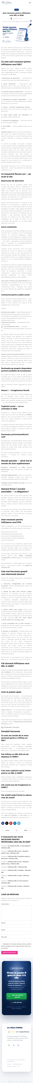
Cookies (9, 1066)
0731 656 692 (17, 1002)
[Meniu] (30, 3)
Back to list (16, 830)
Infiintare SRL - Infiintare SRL (17, 867)
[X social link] (6, 823)
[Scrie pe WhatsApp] (9, 1045)
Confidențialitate (17, 1064)
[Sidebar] (2, 327)
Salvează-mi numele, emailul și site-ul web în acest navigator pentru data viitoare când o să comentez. (16, 946)
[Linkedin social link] (14, 823)
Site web (4, 937)
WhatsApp (15, 727)
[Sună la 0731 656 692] (14, 1045)
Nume (3, 923)
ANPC (14, 1066)
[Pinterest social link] (10, 823)
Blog (16, 9)
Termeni (9, 1064)
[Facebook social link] (2, 823)
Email (3, 930)
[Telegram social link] (18, 823)
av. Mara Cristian (18, 18)
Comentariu (5, 904)
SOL (18, 1066)
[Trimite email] (18, 1045)
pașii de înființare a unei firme (16, 815)
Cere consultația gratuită (17, 996)
